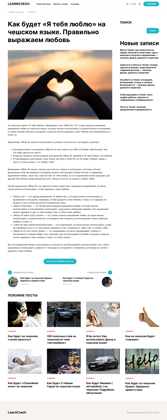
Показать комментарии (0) (60, 261)
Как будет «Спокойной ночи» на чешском (23, 385)
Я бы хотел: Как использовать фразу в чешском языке (101, 339)
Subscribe (151, 4)
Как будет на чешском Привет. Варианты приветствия (140, 386)
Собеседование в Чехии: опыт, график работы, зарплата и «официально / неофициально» (136, 97)
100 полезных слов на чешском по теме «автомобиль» (61, 339)
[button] (131, 4)
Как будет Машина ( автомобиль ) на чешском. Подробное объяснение (100, 388)
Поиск (126, 22)
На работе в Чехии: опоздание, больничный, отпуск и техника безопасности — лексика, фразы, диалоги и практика (137, 84)
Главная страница (16, 12)
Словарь (32, 12)
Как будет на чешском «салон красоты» (23, 338)
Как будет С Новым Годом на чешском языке (63, 385)
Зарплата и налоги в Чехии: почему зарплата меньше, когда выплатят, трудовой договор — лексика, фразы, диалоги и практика (138, 69)
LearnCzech (18, 4)
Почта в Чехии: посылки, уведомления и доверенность (136, 108)
